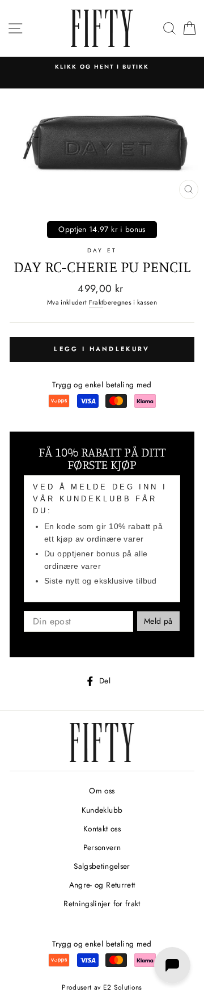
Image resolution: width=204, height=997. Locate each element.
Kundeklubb (102, 810)
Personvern (102, 847)
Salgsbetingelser (102, 866)
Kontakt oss (102, 828)
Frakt (96, 302)
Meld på (158, 621)
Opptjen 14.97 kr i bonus (101, 229)
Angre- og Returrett (102, 884)
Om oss (101, 790)
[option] (102, 66)
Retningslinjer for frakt (101, 903)
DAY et (101, 250)
